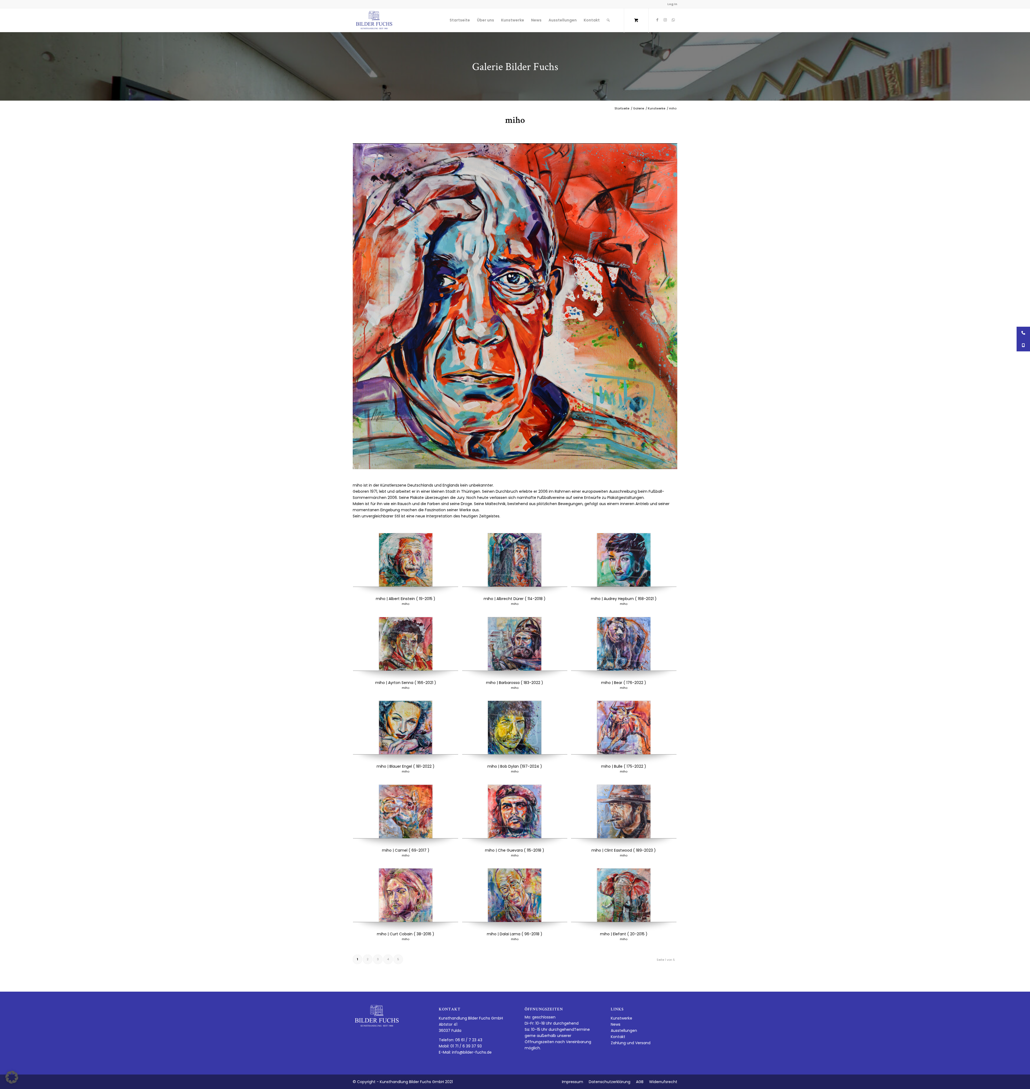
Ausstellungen (624, 1030)
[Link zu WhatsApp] (673, 20)
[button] (12, 1077)
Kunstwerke (621, 1018)
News (615, 1024)
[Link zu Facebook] (657, 20)
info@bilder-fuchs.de (472, 1052)
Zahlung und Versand (630, 1043)
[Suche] (608, 20)
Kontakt (618, 1036)
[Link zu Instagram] (665, 20)
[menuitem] (459, 20)
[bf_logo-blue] (374, 20)
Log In (672, 4)
